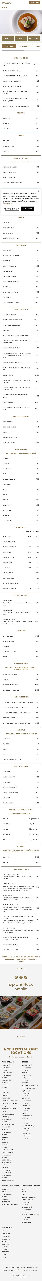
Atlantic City (7, 1073)
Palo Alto (5, 1160)
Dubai (24, 1194)
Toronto (5, 1173)
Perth (4, 1242)
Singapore (5, 1252)
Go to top (21, 968)
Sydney (4, 1254)
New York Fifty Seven (9, 1103)
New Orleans (6, 1153)
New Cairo (26, 1207)
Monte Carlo (27, 1116)
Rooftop (6, 1082)
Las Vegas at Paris (8, 1124)
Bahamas (5, 1189)
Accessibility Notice (10, 1270)
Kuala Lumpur (7, 1236)
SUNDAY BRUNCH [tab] (25, 46)
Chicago (5, 1080)
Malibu (4, 1130)
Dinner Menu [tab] (9, 46)
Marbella (25, 1106)
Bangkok (5, 1231)
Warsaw (25, 1133)
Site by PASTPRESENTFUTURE (21, 1275)
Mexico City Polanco (10, 1205)
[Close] (38, 191)
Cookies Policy (25, 1270)
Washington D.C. (8, 1180)
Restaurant (7, 1068)
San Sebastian (27, 1126)
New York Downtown (10, 1101)
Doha (24, 1192)
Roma (24, 1118)
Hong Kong (6, 1234)
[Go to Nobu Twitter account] (25, 977)
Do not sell (34, 1270)
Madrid (25, 1098)
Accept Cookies (28, 208)
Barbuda (5, 1199)
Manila (4, 7)
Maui (3, 1140)
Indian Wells (6, 1098)
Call (21, 38)
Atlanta (5, 1065)
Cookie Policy (8, 203)
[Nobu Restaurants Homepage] (7, 2)
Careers (7, 1267)
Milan (24, 1113)
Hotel (5, 1070)
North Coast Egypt (29, 1215)
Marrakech (26, 1200)
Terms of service (32, 1267)
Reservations (34, 2)
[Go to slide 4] (24, 32)
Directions (33, 38)
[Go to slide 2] (20, 32)
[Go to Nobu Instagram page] (16, 977)
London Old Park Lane (30, 1085)
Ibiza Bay (25, 1075)
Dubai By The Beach (29, 1197)
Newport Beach (7, 1150)
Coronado (6, 1093)
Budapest (25, 1073)
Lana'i (4, 1106)
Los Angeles (6, 1127)
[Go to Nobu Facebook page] (21, 977)
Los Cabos (6, 1192)
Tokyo (4, 1257)
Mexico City (6, 1202)
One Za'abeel (26, 1222)
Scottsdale (6, 1170)
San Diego (5, 1167)
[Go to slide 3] (22, 32)
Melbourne (6, 1239)
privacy (23, 1267)
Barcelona (26, 1065)
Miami (4, 1142)
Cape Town (26, 1189)
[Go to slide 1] (17, 32)
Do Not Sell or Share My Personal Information (11, 209)
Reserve (8, 38)
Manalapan (6, 1137)
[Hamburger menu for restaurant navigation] (39, 7)
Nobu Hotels (15, 1267)
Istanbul (25, 1083)
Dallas (4, 1090)
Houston (5, 1095)
